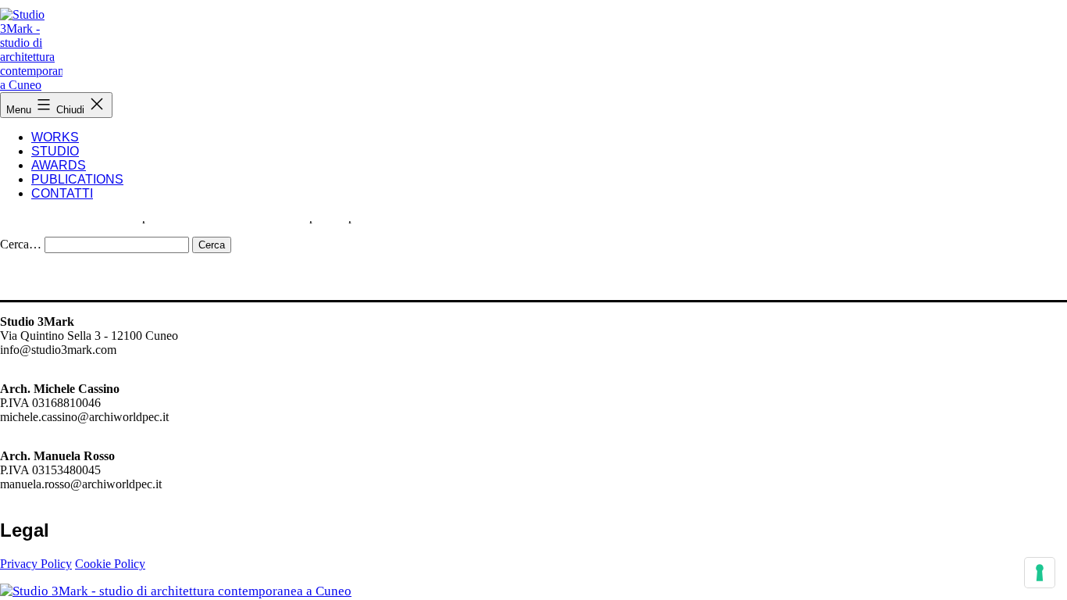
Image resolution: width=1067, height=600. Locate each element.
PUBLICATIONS (77, 179)
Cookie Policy (110, 563)
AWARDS (58, 165)
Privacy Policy (36, 563)
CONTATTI (62, 193)
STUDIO (55, 151)
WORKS (55, 137)
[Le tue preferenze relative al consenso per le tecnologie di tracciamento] (1040, 573)
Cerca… (20, 244)
